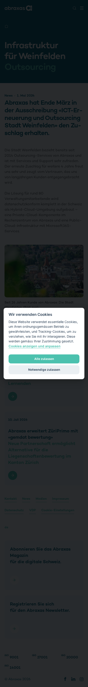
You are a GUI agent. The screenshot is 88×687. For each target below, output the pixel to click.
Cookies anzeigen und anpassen (34, 346)
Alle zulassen (44, 359)
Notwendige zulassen (44, 369)
